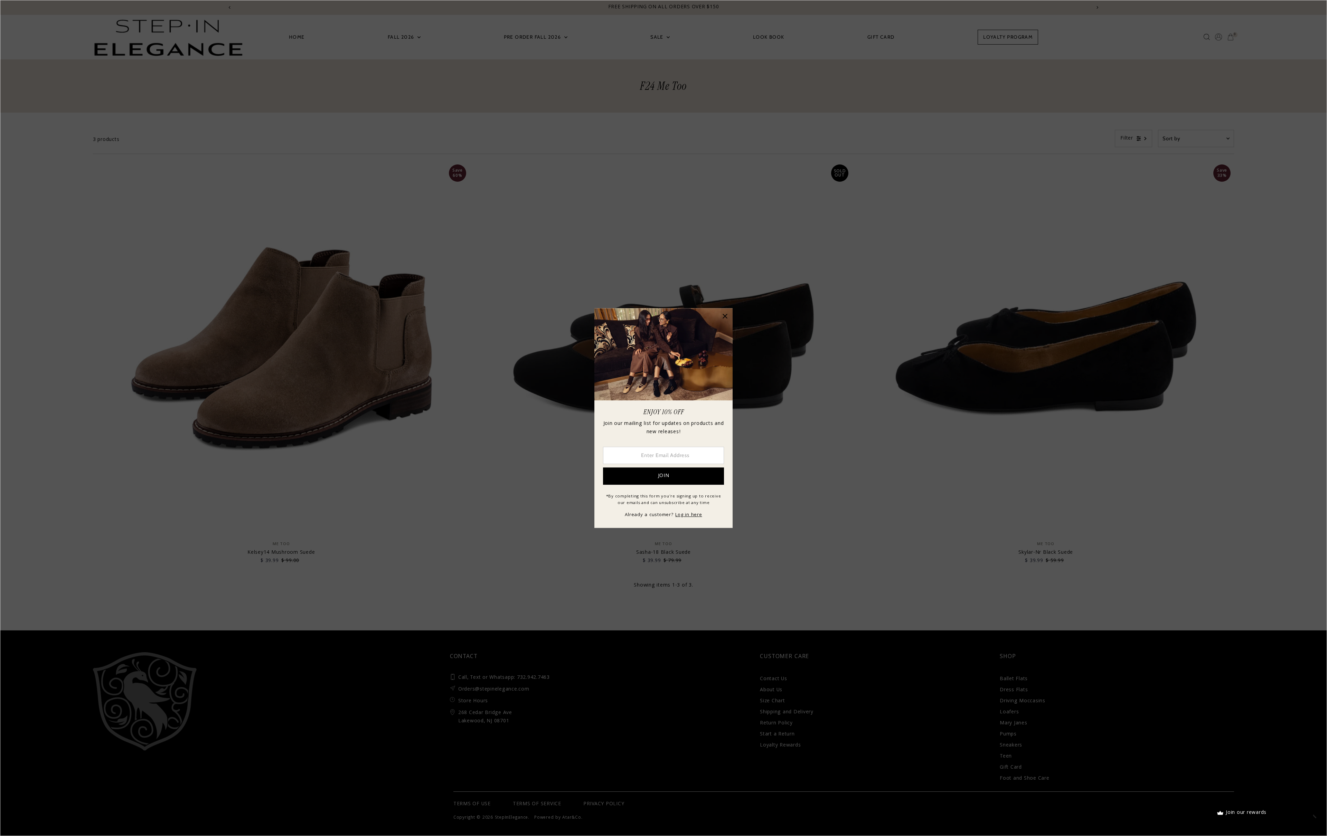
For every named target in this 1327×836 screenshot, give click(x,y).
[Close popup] (725, 316)
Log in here (688, 515)
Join (663, 476)
